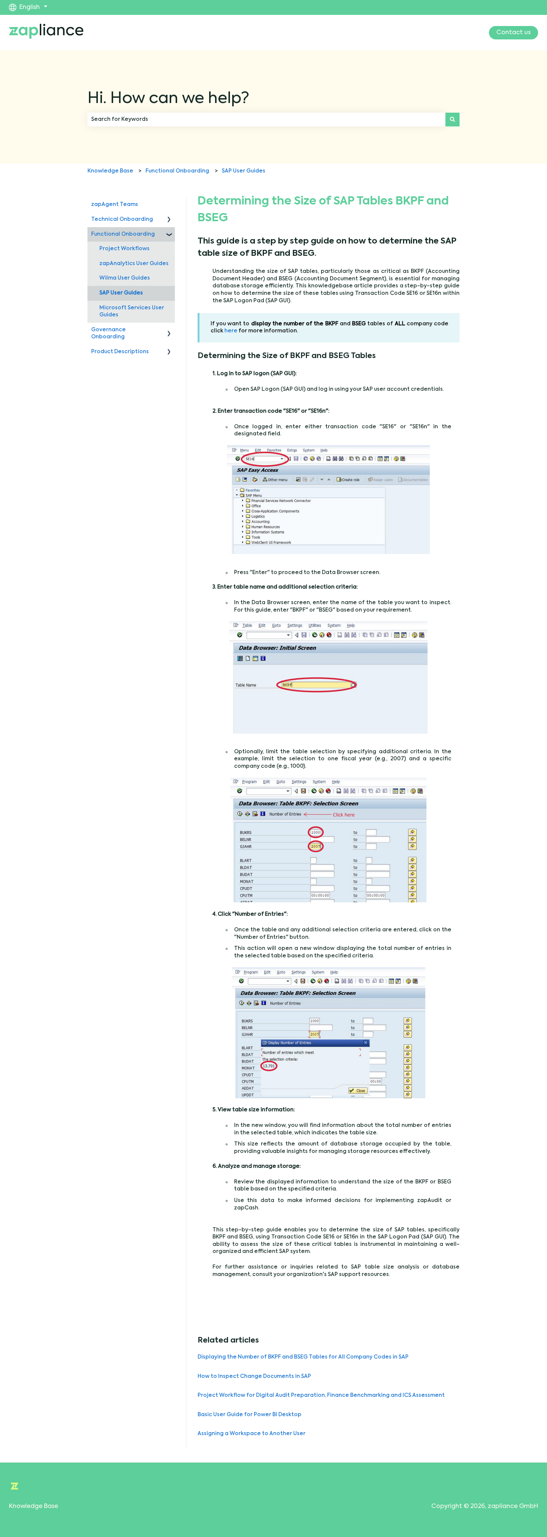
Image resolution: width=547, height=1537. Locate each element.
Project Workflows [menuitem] (124, 248)
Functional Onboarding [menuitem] (123, 234)
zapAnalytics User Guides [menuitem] (134, 263)
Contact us (513, 33)
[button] (169, 220)
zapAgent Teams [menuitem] (114, 204)
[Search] (452, 119)
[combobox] (266, 119)
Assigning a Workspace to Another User (252, 1433)
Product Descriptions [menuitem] (120, 351)
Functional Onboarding (177, 171)
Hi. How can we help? (168, 99)
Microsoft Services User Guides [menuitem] (131, 311)
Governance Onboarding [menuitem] (108, 333)
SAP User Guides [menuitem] (121, 293)
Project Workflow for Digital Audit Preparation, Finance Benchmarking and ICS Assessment (321, 1395)
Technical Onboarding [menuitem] (122, 219)
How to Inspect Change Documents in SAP (254, 1376)
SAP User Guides (243, 171)
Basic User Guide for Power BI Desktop (249, 1414)
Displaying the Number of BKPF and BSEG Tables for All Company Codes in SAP (303, 1357)
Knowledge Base (110, 171)
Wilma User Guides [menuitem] (124, 278)
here (231, 331)
